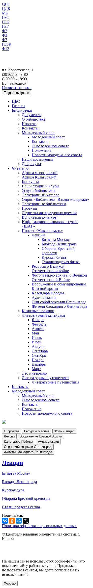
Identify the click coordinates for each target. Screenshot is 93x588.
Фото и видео (64, 431)
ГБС (5, 17)
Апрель (38, 329)
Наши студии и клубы (40, 186)
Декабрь (39, 364)
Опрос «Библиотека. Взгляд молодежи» (55, 199)
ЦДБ (6, 8)
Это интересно (34, 373)
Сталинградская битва (61, 262)
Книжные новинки (38, 311)
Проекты (29, 208)
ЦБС (16, 101)
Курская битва (54, 257)
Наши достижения (37, 159)
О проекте (11, 431)
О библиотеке (33, 119)
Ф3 (4, 35)
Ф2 (4, 31)
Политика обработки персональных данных (39, 526)
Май (35, 333)
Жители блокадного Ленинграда (59, 306)
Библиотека (22, 110)
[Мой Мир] (19, 521)
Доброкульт (31, 164)
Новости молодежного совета (57, 155)
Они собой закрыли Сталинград (59, 302)
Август (38, 346)
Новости (29, 124)
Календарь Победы (48, 293)
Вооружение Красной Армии (41, 436)
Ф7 (4, 40)
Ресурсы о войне (36, 431)
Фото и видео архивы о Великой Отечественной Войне (59, 277)
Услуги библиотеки (38, 190)
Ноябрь (38, 360)
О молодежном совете (50, 146)
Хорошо (10, 583)
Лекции (38, 235)
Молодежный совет (38, 132)
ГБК (5, 22)
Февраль (39, 324)
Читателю (20, 168)
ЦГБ (5, 4)
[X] (26, 521)
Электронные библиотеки (44, 204)
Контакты (30, 128)
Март (36, 369)
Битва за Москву (56, 239)
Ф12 (5, 49)
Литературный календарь (43, 315)
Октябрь (39, 355)
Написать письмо (16, 88)
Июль (36, 342)
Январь (38, 320)
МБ (5, 13)
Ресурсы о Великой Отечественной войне (50, 268)
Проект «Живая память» (42, 231)
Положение (41, 150)
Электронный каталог (40, 195)
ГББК (6, 44)
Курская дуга (13, 490)
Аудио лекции (44, 297)
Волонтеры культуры (40, 217)
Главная (18, 106)
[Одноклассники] (12, 521)
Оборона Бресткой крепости (26, 498)
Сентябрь (40, 351)
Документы (31, 115)
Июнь (37, 337)
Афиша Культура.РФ (39, 177)
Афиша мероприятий (40, 173)
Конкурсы (30, 181)
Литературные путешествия (45, 378)
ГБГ (5, 26)
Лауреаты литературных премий (49, 213)
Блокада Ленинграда (59, 244)
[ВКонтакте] (5, 521)
